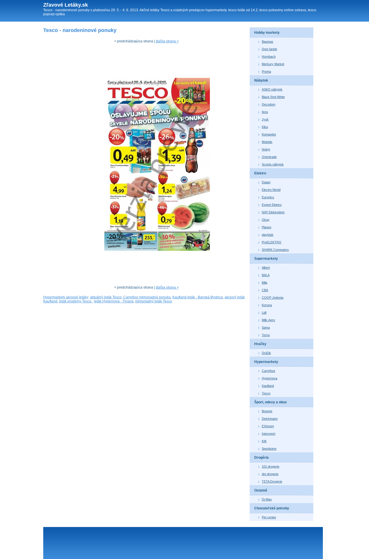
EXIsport (268, 426)
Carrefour (268, 370)
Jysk (265, 119)
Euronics (268, 197)
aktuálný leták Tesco (106, 297)
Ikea (265, 112)
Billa (264, 282)
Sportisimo (269, 448)
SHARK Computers (275, 249)
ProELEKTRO (271, 242)
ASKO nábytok (272, 89)
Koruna (267, 305)
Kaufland (268, 385)
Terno (266, 335)
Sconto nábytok (273, 164)
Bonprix (267, 411)
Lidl (264, 312)
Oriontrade (269, 157)
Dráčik (266, 353)
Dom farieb (269, 49)
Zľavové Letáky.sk (65, 5)
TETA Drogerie (272, 481)
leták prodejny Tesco (75, 301)
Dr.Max (267, 499)
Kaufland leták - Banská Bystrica (197, 297)
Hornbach (269, 56)
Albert (266, 267)
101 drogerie (270, 466)
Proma (266, 71)
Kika (265, 127)
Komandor (269, 134)
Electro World (271, 189)
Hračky (260, 344)
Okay (266, 219)
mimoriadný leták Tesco (153, 301)
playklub (267, 234)
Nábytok (261, 80)
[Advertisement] (148, 62)
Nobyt (266, 149)
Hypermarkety (266, 362)
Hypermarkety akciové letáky (65, 297)
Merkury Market (273, 64)
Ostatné (260, 490)
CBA (265, 290)
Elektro (260, 173)
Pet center (269, 517)
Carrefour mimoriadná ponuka (147, 297)
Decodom (268, 104)
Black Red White (273, 97)
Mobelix (267, 142)
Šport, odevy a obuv (270, 402)
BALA (266, 275)
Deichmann (270, 418)
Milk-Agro (268, 320)
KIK (264, 441)
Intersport (268, 433)
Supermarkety (266, 259)
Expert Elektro (272, 204)
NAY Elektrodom (273, 212)
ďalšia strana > (167, 41)
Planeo (266, 227)
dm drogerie (270, 474)
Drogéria (261, 458)
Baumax (267, 41)
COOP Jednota (272, 297)
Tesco (266, 393)
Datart (266, 182)
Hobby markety (267, 33)
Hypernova (269, 378)
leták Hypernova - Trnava (113, 301)
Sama (266, 327)
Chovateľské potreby (271, 508)
